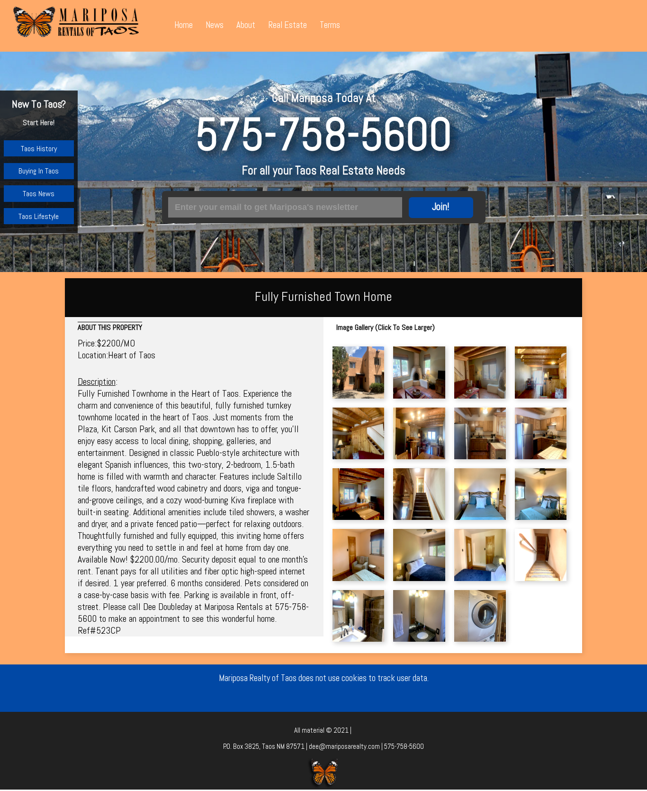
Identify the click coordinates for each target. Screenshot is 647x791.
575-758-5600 (323, 134)
